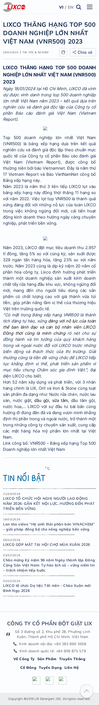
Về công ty (24, 659)
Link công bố (15, 443)
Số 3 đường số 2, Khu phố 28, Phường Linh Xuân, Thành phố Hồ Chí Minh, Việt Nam (52, 634)
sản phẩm (47, 659)
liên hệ (71, 667)
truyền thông (72, 659)
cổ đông (28, 667)
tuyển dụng (50, 667)
